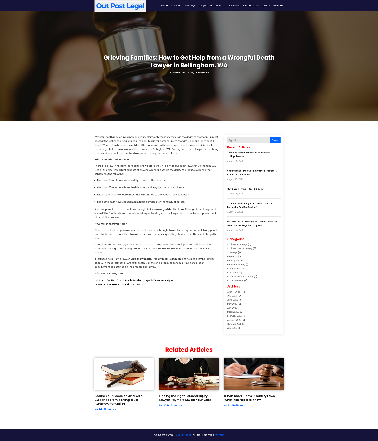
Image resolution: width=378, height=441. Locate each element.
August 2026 (233, 291)
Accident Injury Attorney (239, 248)
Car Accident (234, 268)
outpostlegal (251, 5)
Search (275, 140)
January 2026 (234, 320)
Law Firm (278, 5)
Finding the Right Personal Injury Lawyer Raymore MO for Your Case (185, 398)
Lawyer (266, 5)
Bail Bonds (234, 5)
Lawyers (175, 5)
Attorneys (189, 5)
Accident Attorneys (237, 244)
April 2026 (232, 307)
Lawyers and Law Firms (212, 5)
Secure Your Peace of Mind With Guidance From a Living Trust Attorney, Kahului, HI (118, 400)
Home (164, 5)
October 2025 (234, 324)
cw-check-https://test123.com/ (245, 188)
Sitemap (219, 434)
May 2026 (232, 303)
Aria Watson (178, 72)
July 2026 (232, 295)
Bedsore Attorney (236, 264)
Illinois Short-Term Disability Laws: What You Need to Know (250, 398)
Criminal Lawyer (235, 280)
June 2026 (232, 299)
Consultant (233, 272)
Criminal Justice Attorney (240, 276)
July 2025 (232, 328)
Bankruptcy (233, 260)
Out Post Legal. (184, 434)
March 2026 (233, 311)
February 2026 (234, 315)
